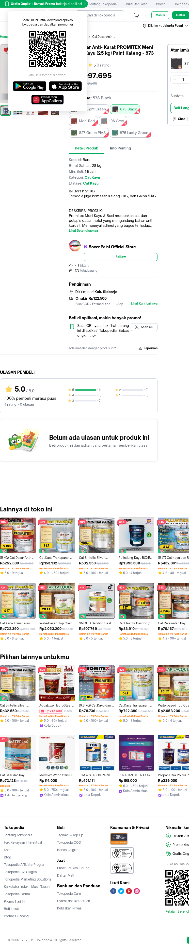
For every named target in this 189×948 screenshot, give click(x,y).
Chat (181, 119)
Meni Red (87, 121)
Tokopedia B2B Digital (21, 872)
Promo (161, 4)
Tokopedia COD (69, 842)
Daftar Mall (65, 875)
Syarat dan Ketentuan (73, 901)
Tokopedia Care (69, 893)
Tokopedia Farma (17, 894)
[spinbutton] (183, 79)
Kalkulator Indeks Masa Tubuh (27, 887)
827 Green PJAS (92, 133)
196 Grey (116, 121)
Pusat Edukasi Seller (73, 868)
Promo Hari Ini (14, 901)
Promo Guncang (16, 916)
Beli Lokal (11, 909)
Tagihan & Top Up (70, 835)
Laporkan (151, 348)
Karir (7, 850)
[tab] (86, 148)
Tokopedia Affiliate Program (25, 865)
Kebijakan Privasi (69, 908)
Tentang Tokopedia (103, 4)
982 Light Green (92, 109)
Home (4, 37)
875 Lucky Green (134, 133)
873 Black (128, 109)
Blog (7, 857)
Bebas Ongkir (67, 850)
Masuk (160, 15)
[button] (165, 25)
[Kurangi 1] (174, 79)
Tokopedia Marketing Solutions (27, 879)
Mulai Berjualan (136, 4)
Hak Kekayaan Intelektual (23, 842)
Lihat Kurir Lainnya (144, 303)
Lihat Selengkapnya (83, 230)
